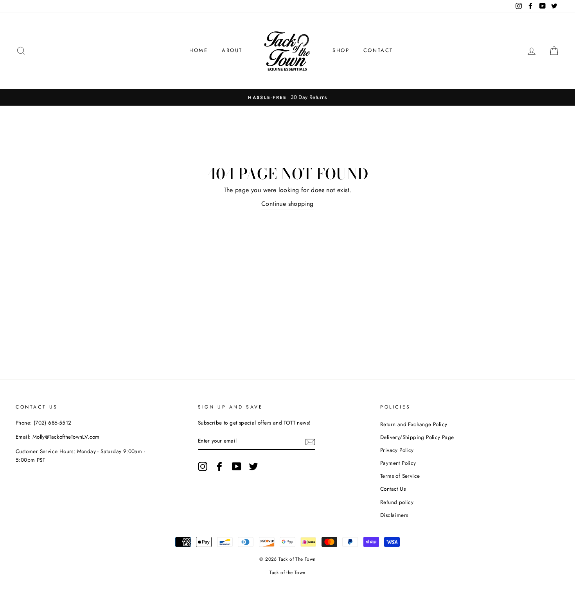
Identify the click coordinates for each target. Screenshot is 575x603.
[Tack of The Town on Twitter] (253, 466)
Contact (378, 50)
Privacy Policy (397, 450)
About (232, 50)
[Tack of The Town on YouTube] (236, 466)
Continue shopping (287, 203)
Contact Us (393, 489)
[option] (287, 97)
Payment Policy (398, 463)
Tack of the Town (287, 572)
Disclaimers (394, 515)
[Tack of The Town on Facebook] (219, 466)
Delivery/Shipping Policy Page (417, 437)
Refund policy (396, 502)
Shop (340, 50)
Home (198, 50)
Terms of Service (400, 476)
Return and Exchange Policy (413, 424)
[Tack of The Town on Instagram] (202, 466)
